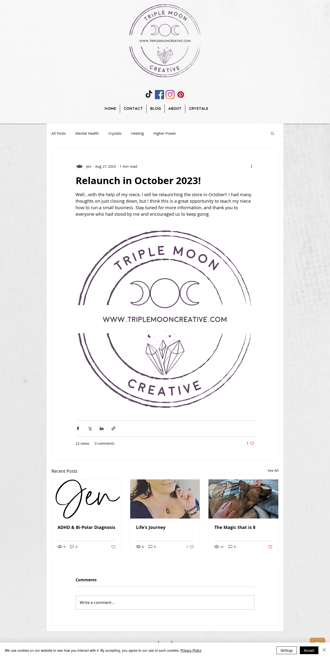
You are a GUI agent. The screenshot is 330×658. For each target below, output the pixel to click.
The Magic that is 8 (234, 527)
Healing (137, 133)
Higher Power (164, 133)
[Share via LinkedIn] (101, 428)
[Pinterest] (180, 94)
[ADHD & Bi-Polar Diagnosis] (87, 499)
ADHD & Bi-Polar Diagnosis (86, 527)
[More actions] (251, 166)
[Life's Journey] (165, 499)
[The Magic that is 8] (243, 499)
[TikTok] (148, 94)
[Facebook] (159, 94)
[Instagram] (170, 94)
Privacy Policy (190, 650)
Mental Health (87, 133)
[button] (272, 133)
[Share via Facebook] (78, 428)
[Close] (324, 650)
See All (273, 470)
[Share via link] (113, 428)
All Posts (58, 133)
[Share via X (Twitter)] (89, 428)
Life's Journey (150, 527)
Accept (309, 650)
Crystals (115, 133)
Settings (286, 650)
